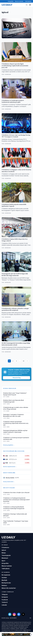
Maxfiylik (4, 580)
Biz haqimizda (6, 575)
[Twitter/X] (23, 614)
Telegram (5, 594)
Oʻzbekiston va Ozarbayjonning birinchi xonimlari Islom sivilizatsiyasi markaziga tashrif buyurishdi (16, 499)
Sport (3, 560)
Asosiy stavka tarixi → (9, 481)
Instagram (5, 597)
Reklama (4, 585)
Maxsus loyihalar (19, 1)
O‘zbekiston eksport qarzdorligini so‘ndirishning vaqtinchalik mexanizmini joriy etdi (15, 423)
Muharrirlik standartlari (9, 588)
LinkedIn (4, 605)
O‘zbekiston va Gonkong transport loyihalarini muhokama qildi (16, 438)
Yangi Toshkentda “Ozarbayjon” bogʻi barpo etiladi (15, 521)
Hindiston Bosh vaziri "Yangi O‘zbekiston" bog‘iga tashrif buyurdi (15, 393)
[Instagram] (14, 614)
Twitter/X (5, 602)
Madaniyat (5, 558)
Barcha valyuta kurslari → (9, 466)
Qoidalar (4, 577)
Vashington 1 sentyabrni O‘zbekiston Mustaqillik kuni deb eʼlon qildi (13, 415)
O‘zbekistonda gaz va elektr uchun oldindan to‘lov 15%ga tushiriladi (15, 408)
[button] (26, 4)
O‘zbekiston (5, 547)
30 (23, 361)
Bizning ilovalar (6, 583)
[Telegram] (9, 614)
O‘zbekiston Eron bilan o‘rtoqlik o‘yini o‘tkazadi (16, 492)
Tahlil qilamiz (28, 1)
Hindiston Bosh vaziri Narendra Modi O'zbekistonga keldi (13, 401)
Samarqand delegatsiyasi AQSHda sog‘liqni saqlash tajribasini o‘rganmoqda (15, 431)
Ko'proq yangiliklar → (8, 445)
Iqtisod (4, 550)
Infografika (10, 1)
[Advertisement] (16, 634)
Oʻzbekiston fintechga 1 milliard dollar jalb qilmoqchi (15, 514)
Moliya (4, 553)
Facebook (5, 599)
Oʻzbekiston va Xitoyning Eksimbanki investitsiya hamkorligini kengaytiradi (13, 507)
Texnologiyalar (6, 555)
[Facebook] (18, 614)
